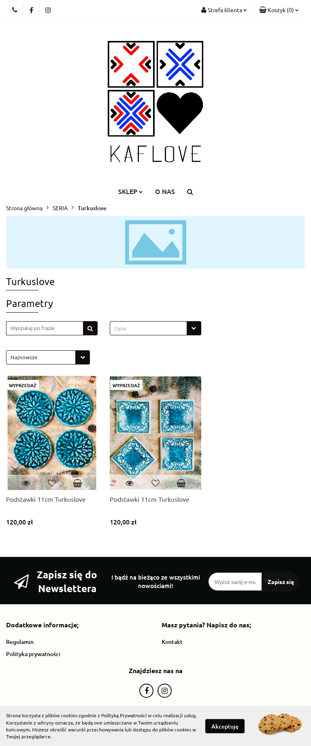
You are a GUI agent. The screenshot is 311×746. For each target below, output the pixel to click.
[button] (279, 10)
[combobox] (155, 328)
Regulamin (20, 642)
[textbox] (148, 328)
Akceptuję (225, 726)
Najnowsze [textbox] (24, 357)
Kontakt (172, 642)
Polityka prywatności (33, 654)
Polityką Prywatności (124, 715)
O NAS (165, 191)
